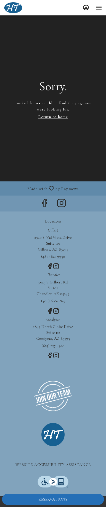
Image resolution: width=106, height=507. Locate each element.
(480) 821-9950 (53, 256)
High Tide (53, 434)
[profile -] (86, 7)
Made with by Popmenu (41, 188)
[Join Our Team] (53, 395)
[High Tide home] (27, 7)
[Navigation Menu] (98, 7)
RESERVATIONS (53, 499)
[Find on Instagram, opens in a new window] (61, 204)
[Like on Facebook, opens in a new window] (44, 204)
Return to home (53, 116)
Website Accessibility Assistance (53, 464)
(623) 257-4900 (53, 345)
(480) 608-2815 (53, 300)
